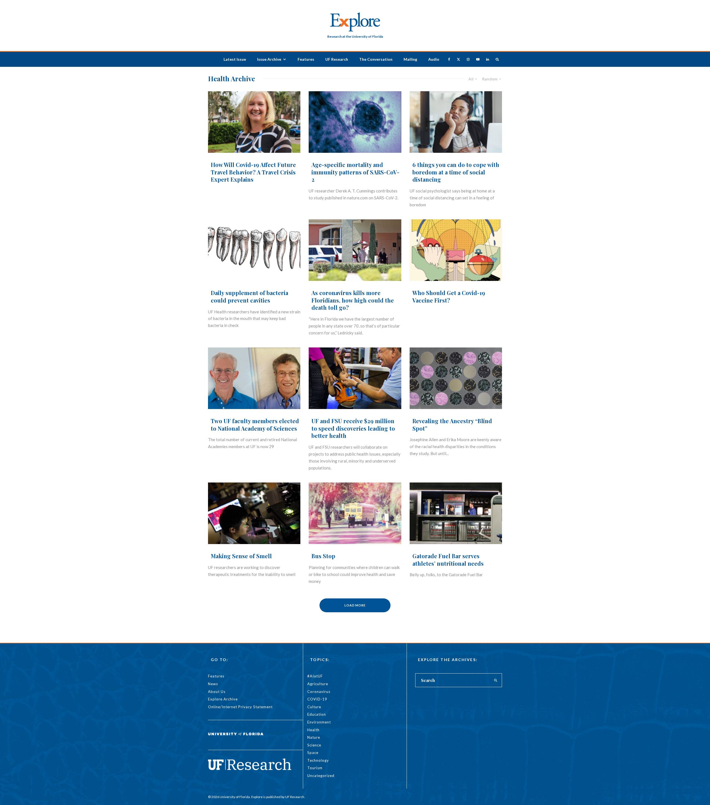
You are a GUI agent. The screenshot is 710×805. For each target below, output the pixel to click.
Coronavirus (318, 691)
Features (306, 59)
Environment (319, 722)
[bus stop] (355, 513)
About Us (216, 691)
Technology (318, 760)
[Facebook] (449, 59)
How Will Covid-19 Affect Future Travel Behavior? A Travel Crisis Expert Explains (253, 172)
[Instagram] (468, 59)
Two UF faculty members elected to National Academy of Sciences (255, 424)
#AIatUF (315, 676)
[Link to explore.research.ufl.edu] (497, 59)
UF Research (336, 59)
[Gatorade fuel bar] (456, 513)
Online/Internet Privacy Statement (240, 707)
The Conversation (375, 59)
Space (312, 752)
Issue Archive (269, 59)
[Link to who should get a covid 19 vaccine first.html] (456, 250)
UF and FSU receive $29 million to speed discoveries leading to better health (353, 428)
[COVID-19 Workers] (355, 250)
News (213, 684)
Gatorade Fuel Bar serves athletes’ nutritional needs (448, 559)
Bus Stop (323, 556)
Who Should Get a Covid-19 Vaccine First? (448, 296)
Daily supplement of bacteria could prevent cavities (249, 296)
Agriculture (317, 684)
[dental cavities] (254, 250)
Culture (314, 707)
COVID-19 (317, 699)
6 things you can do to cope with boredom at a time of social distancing (455, 172)
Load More (355, 605)
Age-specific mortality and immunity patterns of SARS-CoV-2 (355, 172)
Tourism (315, 768)
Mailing (410, 59)
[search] (496, 680)
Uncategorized (320, 775)
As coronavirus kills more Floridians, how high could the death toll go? (352, 300)
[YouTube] (478, 59)
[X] (458, 59)
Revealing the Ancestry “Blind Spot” (452, 424)
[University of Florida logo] (235, 737)
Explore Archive (223, 699)
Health (313, 730)
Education (316, 714)
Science (314, 745)
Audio (433, 59)
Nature (313, 737)
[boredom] (456, 122)
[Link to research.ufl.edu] (249, 768)
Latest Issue (235, 59)
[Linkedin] (487, 59)
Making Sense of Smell (241, 556)
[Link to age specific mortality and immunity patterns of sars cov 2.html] (355, 122)
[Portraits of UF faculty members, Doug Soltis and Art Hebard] (254, 378)
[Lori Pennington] (254, 122)
